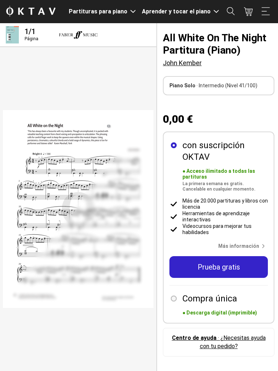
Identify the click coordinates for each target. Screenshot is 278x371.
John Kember (182, 63)
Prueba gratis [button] (219, 267)
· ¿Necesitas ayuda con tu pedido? (219, 341)
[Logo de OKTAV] (31, 11)
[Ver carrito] (248, 11)
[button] (243, 246)
